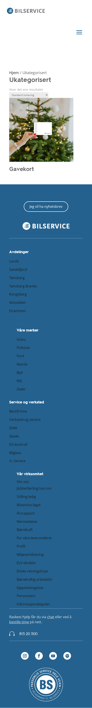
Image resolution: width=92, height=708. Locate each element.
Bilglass (15, 452)
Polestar (23, 347)
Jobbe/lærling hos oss (34, 488)
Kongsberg (18, 294)
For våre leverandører (34, 538)
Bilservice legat (29, 505)
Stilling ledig (26, 496)
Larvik (14, 261)
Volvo (21, 339)
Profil (21, 546)
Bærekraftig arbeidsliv (34, 579)
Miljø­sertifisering (30, 554)
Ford (20, 356)
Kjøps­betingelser (30, 587)
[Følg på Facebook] (39, 656)
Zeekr (21, 389)
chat (50, 617)
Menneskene (27, 521)
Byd (20, 372)
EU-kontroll (18, 444)
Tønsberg (17, 277)
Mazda (22, 364)
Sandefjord (18, 269)
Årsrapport (26, 513)
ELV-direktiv (26, 562)
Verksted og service (25, 419)
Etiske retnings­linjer (33, 571)
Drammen (17, 310)
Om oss (23, 481)
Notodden (17, 302)
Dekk (13, 428)
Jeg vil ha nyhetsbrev (46, 206)
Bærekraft (25, 529)
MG (19, 380)
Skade (14, 436)
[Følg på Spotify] (67, 656)
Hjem (14, 72)
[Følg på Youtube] (53, 656)
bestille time (19, 622)
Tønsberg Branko (23, 286)
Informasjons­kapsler (33, 604)
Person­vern (26, 595)
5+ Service (17, 461)
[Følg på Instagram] (25, 656)
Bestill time (18, 411)
